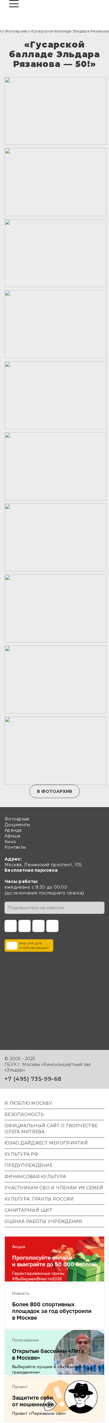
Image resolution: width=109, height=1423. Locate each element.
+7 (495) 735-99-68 (33, 1079)
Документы (17, 824)
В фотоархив (54, 791)
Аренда (13, 830)
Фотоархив (16, 31)
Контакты (15, 847)
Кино (10, 841)
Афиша (12, 836)
